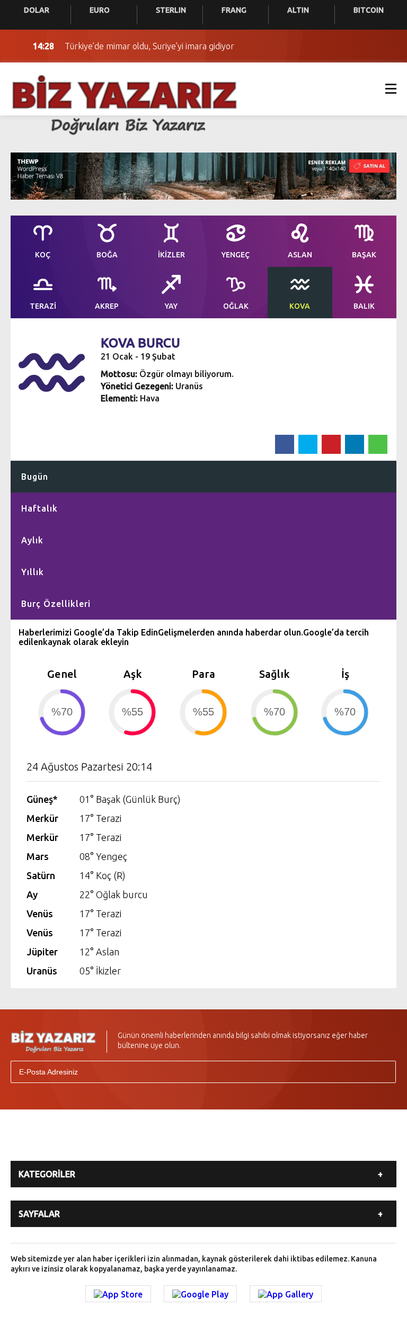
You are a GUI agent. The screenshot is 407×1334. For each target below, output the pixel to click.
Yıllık (32, 572)
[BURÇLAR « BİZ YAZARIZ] (124, 104)
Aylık (32, 540)
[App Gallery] (286, 1293)
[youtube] (224, 1142)
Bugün (34, 476)
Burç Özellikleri (56, 603)
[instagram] (189, 1142)
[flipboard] (258, 1142)
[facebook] (119, 1142)
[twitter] (154, 1142)
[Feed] (293, 1142)
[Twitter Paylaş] (307, 444)
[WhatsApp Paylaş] (377, 444)
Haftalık (39, 508)
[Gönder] (383, 1072)
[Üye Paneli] (385, 46)
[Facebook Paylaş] (284, 444)
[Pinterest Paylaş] (331, 444)
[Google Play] (200, 1293)
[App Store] (118, 1293)
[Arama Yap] (364, 46)
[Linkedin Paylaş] (354, 444)
